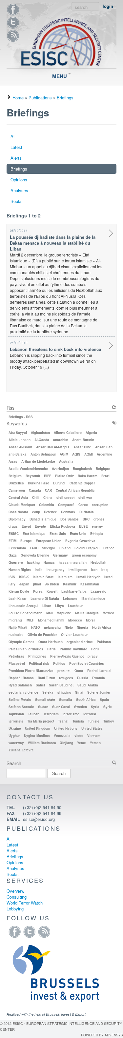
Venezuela (62, 735)
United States (92, 728)
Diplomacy (17, 519)
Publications (40, 97)
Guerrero (16, 562)
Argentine (104, 454)
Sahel (40, 685)
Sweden (80, 706)
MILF (30, 620)
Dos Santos (69, 519)
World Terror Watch (25, 903)
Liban (46, 605)
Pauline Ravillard (73, 649)
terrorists (16, 721)
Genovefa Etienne (35, 555)
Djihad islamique (43, 519)
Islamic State (43, 577)
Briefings (65, 97)
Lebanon (70, 598)
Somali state (45, 699)
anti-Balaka (18, 454)
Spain (104, 699)
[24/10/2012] (111, 346)
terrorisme (71, 714)
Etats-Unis (78, 533)
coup (36, 512)
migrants (16, 620)
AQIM (64, 454)
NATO (35, 627)
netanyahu (52, 627)
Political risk (39, 663)
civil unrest (65, 497)
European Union (48, 541)
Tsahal (63, 721)
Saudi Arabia (87, 685)
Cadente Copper (82, 483)
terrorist (89, 714)
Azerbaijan (60, 468)
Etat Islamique (34, 533)
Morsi (90, 620)
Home (18, 97)
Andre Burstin (83, 440)
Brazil (106, 476)
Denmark (68, 512)
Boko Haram (87, 476)
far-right (48, 548)
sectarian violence (23, 692)
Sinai (79, 692)
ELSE (83, 526)
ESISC (14, 533)
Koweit (52, 591)
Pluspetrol (17, 663)
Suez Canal (61, 706)
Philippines (37, 656)
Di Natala (86, 512)
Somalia (65, 699)
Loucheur (75, 605)
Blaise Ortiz (64, 476)
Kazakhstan (89, 584)
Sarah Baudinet (61, 685)
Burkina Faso (38, 483)
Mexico (108, 613)
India (39, 569)
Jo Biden (52, 584)
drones (99, 519)
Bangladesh (82, 468)
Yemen (95, 743)
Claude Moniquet (22, 504)
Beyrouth (33, 476)
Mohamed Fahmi (51, 620)
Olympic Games (21, 642)
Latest (16, 147)
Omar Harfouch (50, 642)
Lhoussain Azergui (23, 605)
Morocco (75, 620)
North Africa (101, 627)
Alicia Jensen (20, 440)
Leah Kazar (18, 598)
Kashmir (69, 584)
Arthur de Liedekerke (38, 461)
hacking (33, 562)
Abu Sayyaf (18, 432)
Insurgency (56, 569)
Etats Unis (58, 533)
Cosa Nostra (18, 512)
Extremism (17, 548)
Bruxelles (16, 483)
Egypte (40, 526)
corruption (100, 504)
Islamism (65, 577)
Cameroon (17, 490)
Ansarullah (104, 447)
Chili (35, 497)
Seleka (47, 692)
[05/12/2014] (111, 234)
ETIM (12, 541)
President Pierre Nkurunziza (31, 670)
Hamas (49, 562)
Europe (26, 541)
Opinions (18, 179)
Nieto (69, 627)
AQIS (76, 454)
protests (64, 670)
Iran (94, 569)
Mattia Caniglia (87, 613)
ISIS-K (24, 577)
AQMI (88, 454)
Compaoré (66, 504)
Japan (24, 584)
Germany (60, 555)
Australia (66, 461)
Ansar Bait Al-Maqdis (53, 447)
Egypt (26, 526)
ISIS (12, 577)
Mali (49, 613)
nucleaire (16, 634)
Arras (13, 461)
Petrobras (16, 656)
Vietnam (93, 735)
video (78, 735)
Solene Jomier (99, 692)
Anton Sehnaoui (43, 454)
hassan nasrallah (73, 562)
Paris (51, 649)
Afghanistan (40, 432)
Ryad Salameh (20, 685)
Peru (95, 649)
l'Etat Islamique (93, 598)
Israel (108, 577)
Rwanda (98, 678)
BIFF (47, 476)
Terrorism (51, 714)
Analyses (19, 190)
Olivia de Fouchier (42, 634)
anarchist (60, 440)
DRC (86, 519)
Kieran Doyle (19, 591)
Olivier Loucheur (74, 634)
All (12, 136)
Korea (38, 591)
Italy (12, 584)
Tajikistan (16, 714)
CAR (48, 490)
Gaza (13, 555)
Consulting (17, 897)
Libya (59, 605)
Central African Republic (75, 490)
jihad (37, 584)
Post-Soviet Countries (86, 663)
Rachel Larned (99, 670)
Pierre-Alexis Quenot (67, 656)
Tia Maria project (40, 721)
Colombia (46, 504)
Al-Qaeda (41, 440)
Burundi (59, 483)
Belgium (15, 476)
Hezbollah (98, 562)
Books (16, 201)
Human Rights (20, 569)
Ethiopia (96, 533)
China (47, 497)
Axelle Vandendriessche (28, 468)
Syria (95, 706)
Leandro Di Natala (45, 598)
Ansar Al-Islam (20, 447)
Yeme (81, 743)
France (108, 548)
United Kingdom (37, 728)
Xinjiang (66, 743)
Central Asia (18, 497)
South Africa (86, 699)
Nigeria (82, 627)
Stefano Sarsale (21, 706)
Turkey (108, 721)
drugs (13, 526)
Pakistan (104, 642)
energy (97, 526)
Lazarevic (98, 591)
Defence (50, 512)
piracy (93, 656)
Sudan (43, 706)
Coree (83, 504)
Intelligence (78, 569)
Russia (82, 678)
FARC (34, 548)
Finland (65, 548)
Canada (35, 490)
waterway (16, 743)
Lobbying (15, 909)
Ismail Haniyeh (88, 577)
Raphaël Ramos (21, 678)
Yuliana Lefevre (21, 750)
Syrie (107, 706)
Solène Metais (20, 699)
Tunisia (78, 721)
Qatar (78, 670)
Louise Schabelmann (25, 613)
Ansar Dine (82, 447)
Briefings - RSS (21, 417)
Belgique (103, 468)
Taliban (33, 714)
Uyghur (14, 735)
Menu (60, 76)
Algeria (91, 432)
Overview (15, 891)
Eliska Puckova (62, 526)
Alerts (16, 158)
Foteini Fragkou (86, 548)
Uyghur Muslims (37, 735)
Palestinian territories (26, 649)
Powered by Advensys (102, 1035)
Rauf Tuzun (46, 678)
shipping (64, 692)
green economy (84, 555)
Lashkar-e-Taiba (74, 591)
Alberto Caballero (68, 432)
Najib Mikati (18, 627)
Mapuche (64, 613)
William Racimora (42, 743)
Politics (59, 663)
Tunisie (93, 721)
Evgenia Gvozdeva (80, 541)
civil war (85, 497)
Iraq (104, 569)
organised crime (80, 642)
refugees (66, 678)
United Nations (65, 728)
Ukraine (15, 728)
